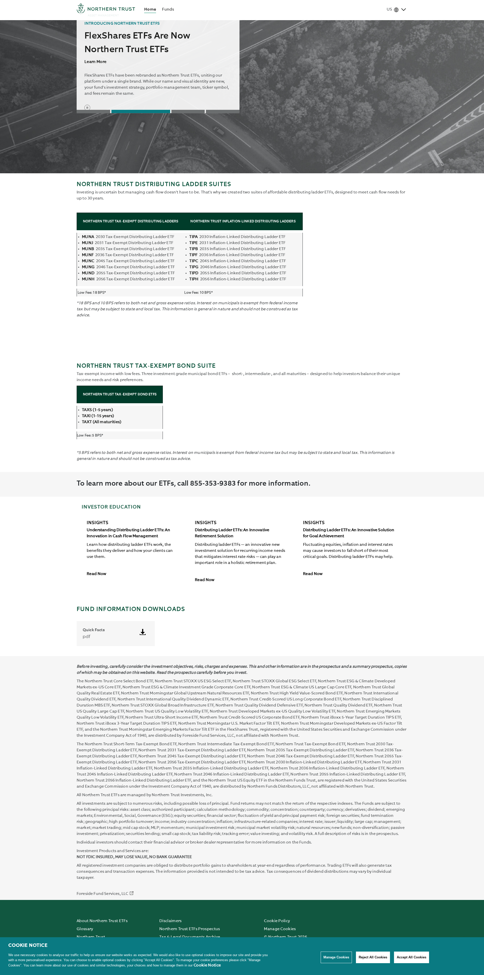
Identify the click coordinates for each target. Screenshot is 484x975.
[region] (242, 956)
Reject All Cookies (373, 957)
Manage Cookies (336, 957)
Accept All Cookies (411, 957)
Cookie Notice (207, 965)
